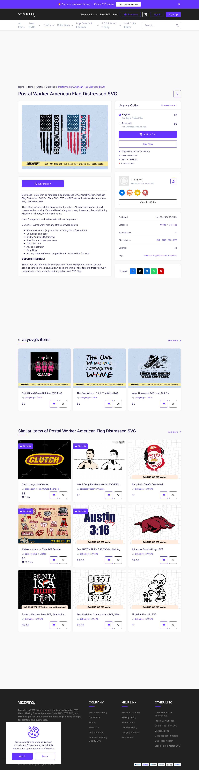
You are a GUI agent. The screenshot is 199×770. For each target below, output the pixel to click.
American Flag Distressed (155, 255)
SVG (175, 240)
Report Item (128, 737)
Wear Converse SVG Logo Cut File (150, 393)
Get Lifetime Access (128, 4)
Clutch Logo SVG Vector (35, 484)
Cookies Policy (129, 727)
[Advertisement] (99, 58)
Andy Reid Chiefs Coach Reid (148, 484)
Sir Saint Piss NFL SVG (144, 614)
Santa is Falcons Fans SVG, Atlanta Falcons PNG (44, 614)
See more (173, 340)
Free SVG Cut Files (164, 720)
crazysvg (29, 397)
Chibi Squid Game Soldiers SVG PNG (42, 393)
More (45, 756)
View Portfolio (148, 202)
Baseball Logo (162, 730)
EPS (170, 240)
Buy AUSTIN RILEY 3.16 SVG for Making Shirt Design (99, 549)
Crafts (39, 86)
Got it (22, 756)
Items (30, 86)
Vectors (100, 489)
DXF (159, 240)
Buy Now (148, 144)
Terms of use (128, 722)
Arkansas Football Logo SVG (147, 549)
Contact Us (94, 717)
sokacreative (31, 553)
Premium (132, 14)
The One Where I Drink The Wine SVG (97, 393)
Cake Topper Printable (166, 735)
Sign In (157, 14)
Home (21, 86)
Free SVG (94, 727)
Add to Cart (150, 134)
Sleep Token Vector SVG (167, 745)
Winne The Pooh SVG (166, 725)
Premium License (131, 712)
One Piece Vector (164, 740)
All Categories (96, 732)
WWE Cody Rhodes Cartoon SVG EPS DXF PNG (99, 484)
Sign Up (173, 14)
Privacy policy (129, 717)
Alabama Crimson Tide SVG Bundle (41, 549)
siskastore (140, 489)
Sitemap (93, 722)
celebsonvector (87, 489)
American (172, 255)
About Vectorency (98, 712)
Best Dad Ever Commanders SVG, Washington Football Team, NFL (99, 614)
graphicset (30, 489)
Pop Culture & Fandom (48, 489)
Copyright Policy (130, 732)
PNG (164, 240)
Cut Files (50, 86)
